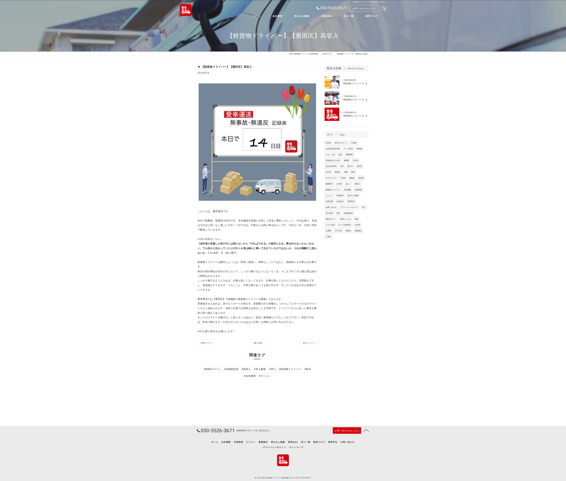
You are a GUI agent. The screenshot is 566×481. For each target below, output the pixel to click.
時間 (346, 172)
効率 (353, 172)
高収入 (357, 184)
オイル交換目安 (344, 225)
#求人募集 (260, 369)
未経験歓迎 (348, 213)
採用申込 (351, 201)
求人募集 (329, 213)
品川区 (328, 172)
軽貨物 (359, 149)
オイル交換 (330, 225)
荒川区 (359, 166)
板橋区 (337, 172)
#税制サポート (212, 369)
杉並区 (328, 143)
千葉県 (343, 178)
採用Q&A (329, 201)
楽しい (348, 184)
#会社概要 (250, 376)
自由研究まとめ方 (333, 160)
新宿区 (361, 178)
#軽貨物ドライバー (290, 369)
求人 (364, 207)
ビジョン (329, 195)
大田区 (354, 143)
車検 (356, 219)
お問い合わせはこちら (364, 8)
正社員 (357, 225)
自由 (340, 155)
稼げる (350, 166)
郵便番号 (329, 184)
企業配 (328, 231)
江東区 (328, 237)
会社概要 (347, 190)
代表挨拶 (358, 190)
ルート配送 (348, 149)
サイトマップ (296, 447)
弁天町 (339, 184)
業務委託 (358, 231)
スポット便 (330, 155)
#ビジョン (265, 376)
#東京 (307, 369)
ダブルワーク (331, 178)
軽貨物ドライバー (333, 190)
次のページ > (309, 343)
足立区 (355, 160)
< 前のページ (206, 343)
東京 (338, 213)
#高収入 (246, 369)
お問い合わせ (331, 207)
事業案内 (340, 195)
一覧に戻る (257, 343)
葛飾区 (352, 178)
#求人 (272, 369)
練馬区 (346, 160)
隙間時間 (349, 155)
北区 (342, 166)
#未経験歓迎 (231, 369)
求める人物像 (353, 195)
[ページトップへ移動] (366, 430)
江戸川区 (338, 231)
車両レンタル (345, 219)
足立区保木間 (331, 166)
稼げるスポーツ (341, 143)
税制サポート (331, 219)
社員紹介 (340, 201)
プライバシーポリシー (349, 207)
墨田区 (348, 231)
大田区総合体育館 (333, 149)
